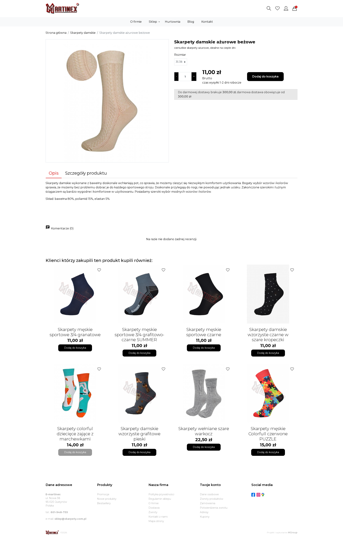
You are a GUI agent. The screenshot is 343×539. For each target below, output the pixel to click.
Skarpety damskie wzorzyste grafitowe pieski (139, 434)
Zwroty (152, 512)
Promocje (103, 494)
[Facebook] (253, 495)
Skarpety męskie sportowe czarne (203, 332)
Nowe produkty (106, 498)
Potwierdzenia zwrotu (213, 507)
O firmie (153, 503)
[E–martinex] (52, 532)
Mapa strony (156, 521)
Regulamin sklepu (159, 498)
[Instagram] (258, 495)
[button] (269, 8)
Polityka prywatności (161, 494)
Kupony (205, 516)
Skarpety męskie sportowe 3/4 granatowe (75, 332)
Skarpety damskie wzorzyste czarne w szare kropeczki (268, 334)
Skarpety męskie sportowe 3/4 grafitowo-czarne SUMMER (139, 334)
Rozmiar (180, 54)
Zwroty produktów (211, 498)
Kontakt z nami (158, 516)
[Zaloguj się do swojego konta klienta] (286, 8)
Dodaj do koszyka (265, 76)
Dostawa (154, 507)
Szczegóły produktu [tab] (86, 173)
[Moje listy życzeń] (277, 8)
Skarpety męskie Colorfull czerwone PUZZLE (268, 434)
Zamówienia (207, 503)
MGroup (292, 532)
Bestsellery (104, 503)
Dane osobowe (209, 494)
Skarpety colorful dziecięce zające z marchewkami (75, 434)
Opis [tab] (54, 173)
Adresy (204, 512)
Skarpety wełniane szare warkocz (203, 431)
